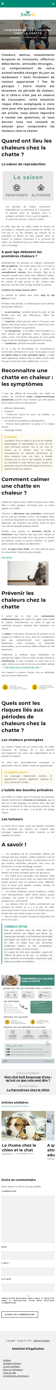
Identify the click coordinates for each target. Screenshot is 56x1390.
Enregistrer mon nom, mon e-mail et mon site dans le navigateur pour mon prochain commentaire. (28, 1300)
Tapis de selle (9, 1372)
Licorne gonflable (11, 1366)
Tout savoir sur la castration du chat (21, 667)
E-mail (5, 1263)
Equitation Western (12, 1363)
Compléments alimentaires (16, 1376)
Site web (6, 1279)
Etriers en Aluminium (13, 1369)
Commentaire (8, 1191)
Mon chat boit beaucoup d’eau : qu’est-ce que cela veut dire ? (28, 1078)
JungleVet (15, 37)
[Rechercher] (53, 3)
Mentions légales (41, 1340)
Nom (4, 1247)
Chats (43, 37)
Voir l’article (6, 557)
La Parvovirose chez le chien (28, 1090)
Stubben (7, 1360)
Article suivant (28, 1086)
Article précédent (28, 1073)
